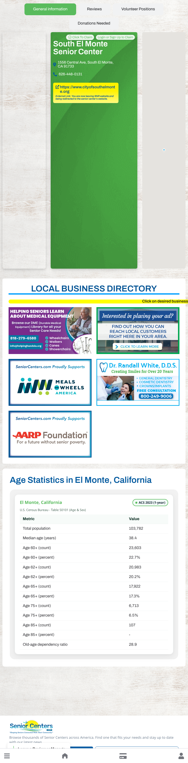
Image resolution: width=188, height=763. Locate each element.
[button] (7, 756)
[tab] (50, 9)
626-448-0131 (70, 74)
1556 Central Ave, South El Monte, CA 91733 (86, 64)
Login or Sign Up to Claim (115, 37)
